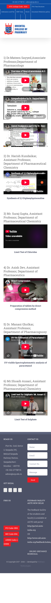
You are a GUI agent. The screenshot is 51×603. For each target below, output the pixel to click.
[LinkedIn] (10, 490)
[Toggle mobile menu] (46, 24)
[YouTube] (20, 490)
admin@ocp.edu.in (32, 2)
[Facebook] (5, 490)
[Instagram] (15, 490)
